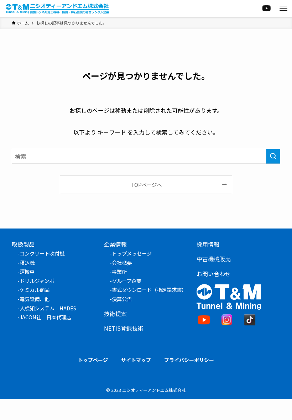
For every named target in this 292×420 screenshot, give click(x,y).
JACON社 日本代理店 (45, 317)
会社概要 (122, 262)
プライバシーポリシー (189, 359)
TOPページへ (146, 184)
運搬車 (27, 271)
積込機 (27, 262)
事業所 (119, 271)
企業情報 (115, 244)
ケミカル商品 (34, 289)
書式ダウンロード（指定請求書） (149, 289)
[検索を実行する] (273, 156)
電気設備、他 (34, 299)
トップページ (93, 359)
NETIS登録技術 (124, 328)
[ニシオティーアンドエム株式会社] (57, 8)
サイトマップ (136, 359)
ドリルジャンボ (37, 280)
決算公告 (122, 299)
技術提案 (115, 313)
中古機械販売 (214, 258)
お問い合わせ (214, 273)
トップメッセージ (132, 253)
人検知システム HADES (48, 308)
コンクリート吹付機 (42, 253)
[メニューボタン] (283, 8)
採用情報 (208, 244)
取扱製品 (23, 244)
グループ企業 (126, 280)
